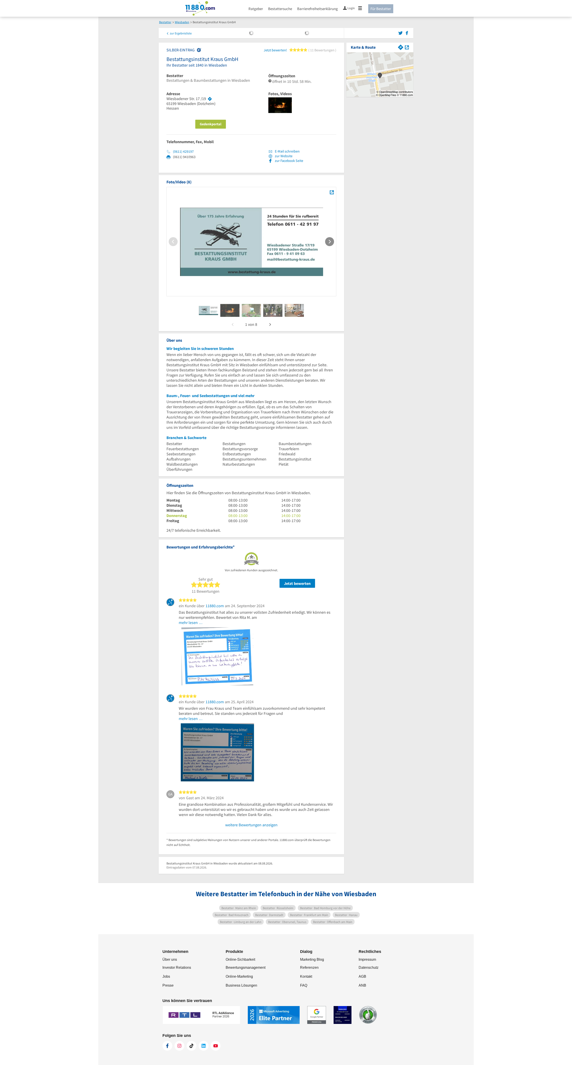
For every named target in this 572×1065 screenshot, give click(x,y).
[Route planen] (210, 98)
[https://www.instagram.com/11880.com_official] (179, 1046)
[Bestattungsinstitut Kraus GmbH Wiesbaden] (331, 192)
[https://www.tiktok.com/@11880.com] (191, 1046)
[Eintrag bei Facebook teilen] (407, 32)
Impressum (367, 959)
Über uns (169, 959)
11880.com (215, 605)
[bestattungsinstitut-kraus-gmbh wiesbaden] (208, 310)
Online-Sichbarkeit (240, 959)
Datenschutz (369, 967)
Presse (168, 985)
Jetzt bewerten (297, 583)
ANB (362, 985)
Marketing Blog (312, 959)
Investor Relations (176, 967)
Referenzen (309, 967)
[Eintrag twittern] (401, 32)
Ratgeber (255, 8)
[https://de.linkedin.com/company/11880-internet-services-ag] (203, 1046)
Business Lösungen (241, 985)
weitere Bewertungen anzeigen (251, 824)
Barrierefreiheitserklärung (317, 8)
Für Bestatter (380, 8)
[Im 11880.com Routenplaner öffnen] (400, 46)
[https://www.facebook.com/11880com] (167, 1046)
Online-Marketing (239, 976)
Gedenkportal (210, 124)
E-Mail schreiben (287, 151)
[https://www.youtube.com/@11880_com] (216, 1046)
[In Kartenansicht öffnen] (407, 46)
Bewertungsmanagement (245, 967)
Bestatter (174, 75)
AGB (362, 976)
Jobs (166, 976)
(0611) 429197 (183, 151)
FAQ (303, 985)
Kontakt (306, 976)
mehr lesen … (191, 622)
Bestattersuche (280, 8)
